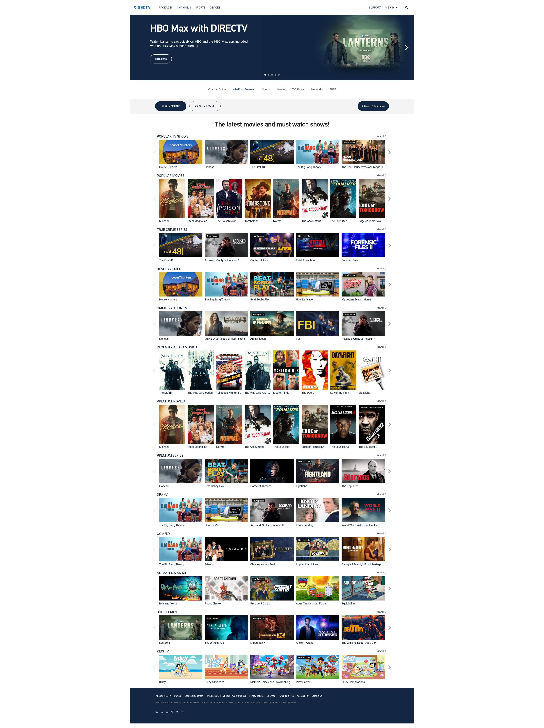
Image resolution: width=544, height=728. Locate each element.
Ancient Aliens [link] (304, 643)
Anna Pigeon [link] (258, 338)
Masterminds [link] (281, 393)
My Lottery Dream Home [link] (356, 299)
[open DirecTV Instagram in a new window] (172, 712)
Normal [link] (277, 221)
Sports (266, 89)
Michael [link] (164, 221)
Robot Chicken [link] (213, 603)
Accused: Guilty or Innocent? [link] (222, 260)
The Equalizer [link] (338, 221)
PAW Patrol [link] (303, 682)
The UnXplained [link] (214, 643)
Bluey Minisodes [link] (214, 682)
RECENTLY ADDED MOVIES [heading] (177, 347)
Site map (270, 695)
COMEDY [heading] (163, 534)
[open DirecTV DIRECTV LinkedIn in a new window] (157, 712)
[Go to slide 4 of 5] (275, 75)
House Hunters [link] (168, 167)
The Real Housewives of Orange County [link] (365, 167)
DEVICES (215, 7)
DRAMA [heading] (162, 494)
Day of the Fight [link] (339, 393)
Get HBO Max (160, 58)
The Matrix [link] (165, 393)
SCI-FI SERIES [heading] (167, 612)
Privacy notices (256, 695)
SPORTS (200, 7)
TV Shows (298, 89)
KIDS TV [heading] (163, 651)
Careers (177, 695)
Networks (317, 89)
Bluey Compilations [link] (353, 682)
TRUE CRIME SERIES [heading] (172, 229)
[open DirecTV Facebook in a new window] (162, 712)
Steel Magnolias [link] (197, 221)
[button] (406, 7)
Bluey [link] (162, 682)
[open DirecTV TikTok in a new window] (182, 712)
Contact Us (317, 695)
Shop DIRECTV (172, 106)
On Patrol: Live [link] (259, 260)
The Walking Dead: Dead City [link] (359, 643)
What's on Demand (244, 89)
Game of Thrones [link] (260, 486)
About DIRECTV (163, 695)
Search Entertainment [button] (374, 106)
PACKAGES (166, 7)
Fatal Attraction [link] (305, 260)
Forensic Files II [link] (351, 260)
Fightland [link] (301, 486)
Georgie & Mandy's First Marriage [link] (361, 564)
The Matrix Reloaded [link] (200, 393)
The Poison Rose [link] (226, 221)
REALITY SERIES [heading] (169, 269)
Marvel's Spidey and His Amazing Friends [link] (275, 682)
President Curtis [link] (260, 603)
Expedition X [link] (257, 643)
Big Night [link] (364, 393)
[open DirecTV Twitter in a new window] (167, 712)
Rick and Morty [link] (168, 603)
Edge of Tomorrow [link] (370, 221)
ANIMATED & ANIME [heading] (172, 573)
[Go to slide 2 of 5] (268, 75)
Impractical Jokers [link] (307, 564)
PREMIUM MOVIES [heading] (171, 401)
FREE (333, 89)
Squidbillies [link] (348, 603)
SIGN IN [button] (390, 7)
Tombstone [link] (251, 221)
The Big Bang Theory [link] (308, 167)
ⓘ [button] (196, 46)
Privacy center (212, 695)
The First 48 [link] (257, 167)
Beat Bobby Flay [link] (259, 299)
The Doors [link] (308, 393)
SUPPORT (375, 7)
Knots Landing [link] (304, 525)
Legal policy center (193, 695)
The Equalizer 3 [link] (339, 447)
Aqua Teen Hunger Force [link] (311, 603)
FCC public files (286, 695)
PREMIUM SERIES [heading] (170, 455)
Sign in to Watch (206, 106)
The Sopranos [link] (350, 486)
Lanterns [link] (164, 643)
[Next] (406, 47)
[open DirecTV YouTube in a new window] (177, 712)
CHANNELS (184, 7)
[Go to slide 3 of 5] (272, 75)
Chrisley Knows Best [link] (262, 564)
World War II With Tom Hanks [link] (359, 525)
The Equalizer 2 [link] (368, 447)
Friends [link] (209, 564)
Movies (281, 89)
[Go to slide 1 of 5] (265, 75)
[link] (180, 152)
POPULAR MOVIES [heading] (170, 175)
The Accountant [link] (311, 221)
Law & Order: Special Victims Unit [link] (225, 338)
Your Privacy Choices (236, 695)
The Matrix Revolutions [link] (258, 393)
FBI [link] (298, 338)
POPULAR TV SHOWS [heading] (172, 136)
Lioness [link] (209, 167)
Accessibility (302, 695)
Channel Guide (217, 89)
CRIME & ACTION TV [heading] (172, 308)
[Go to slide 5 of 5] (279, 75)
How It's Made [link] (304, 299)
